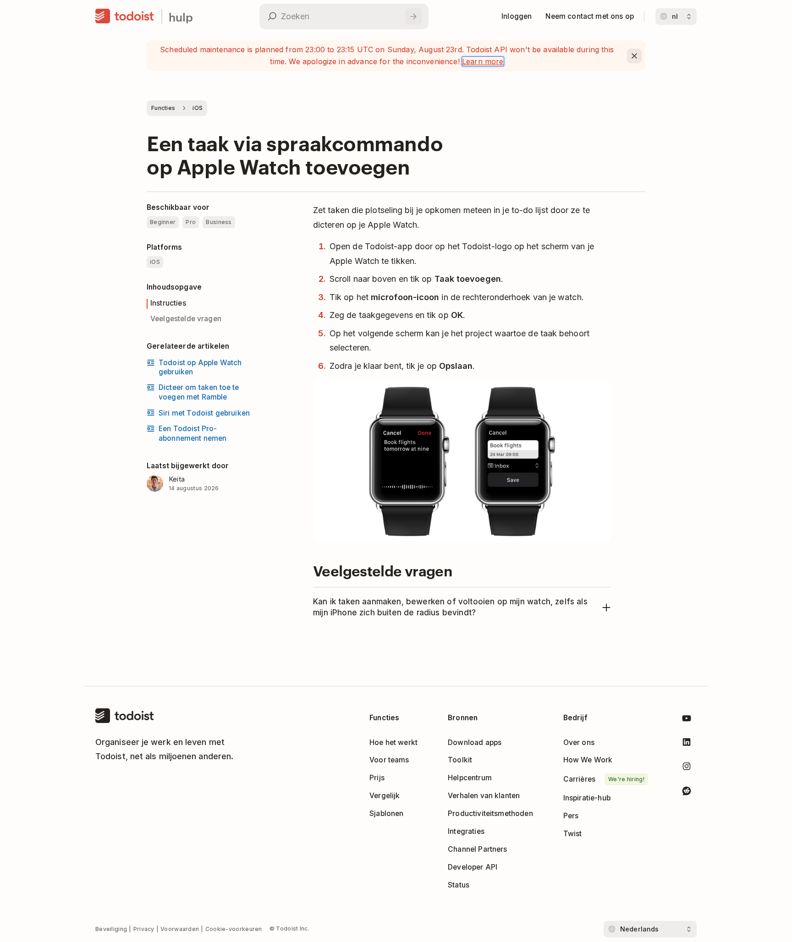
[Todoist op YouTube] (686, 720)
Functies (163, 107)
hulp (181, 16)
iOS (197, 107)
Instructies (168, 303)
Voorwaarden (179, 929)
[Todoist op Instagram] (686, 768)
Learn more (483, 61)
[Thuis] (124, 16)
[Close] (634, 56)
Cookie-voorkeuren (233, 929)
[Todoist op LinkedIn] (686, 744)
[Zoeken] (413, 16)
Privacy (143, 929)
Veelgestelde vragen (185, 318)
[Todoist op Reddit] (686, 792)
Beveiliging (111, 929)
